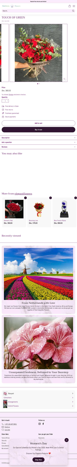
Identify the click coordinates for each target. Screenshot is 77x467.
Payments (41, 438)
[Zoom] (64, 79)
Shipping (11, 94)
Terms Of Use (6, 438)
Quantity (4, 97)
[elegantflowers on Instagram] (39, 424)
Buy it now (38, 129)
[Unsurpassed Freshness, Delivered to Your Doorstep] (38, 343)
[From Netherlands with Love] (38, 274)
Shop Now (38, 459)
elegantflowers (23, 194)
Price (3, 87)
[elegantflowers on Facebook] (43, 424)
